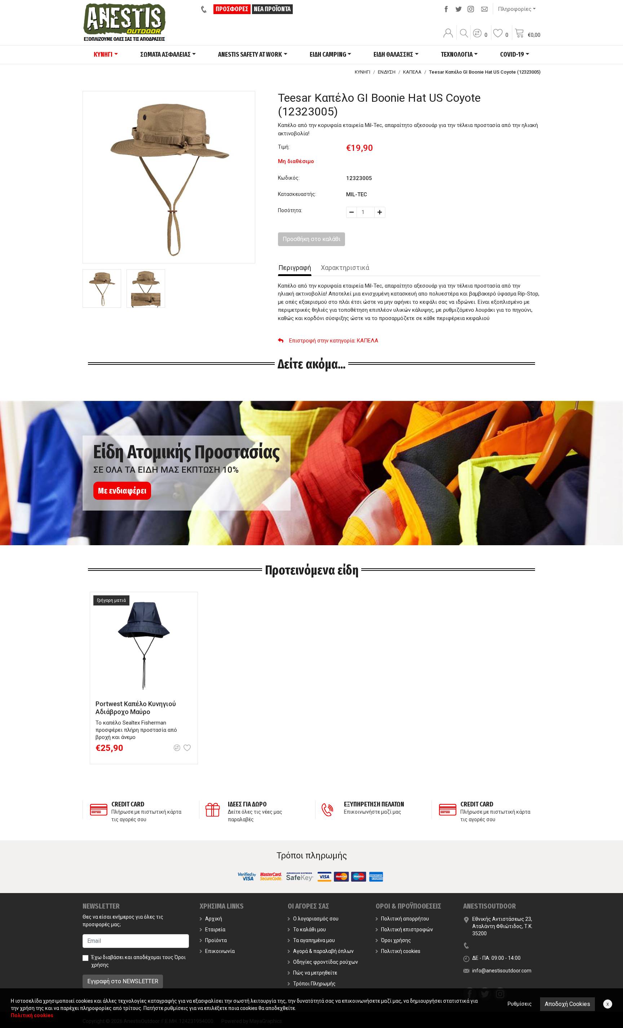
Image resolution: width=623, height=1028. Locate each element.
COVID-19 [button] (512, 54)
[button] (479, 38)
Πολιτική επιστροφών (407, 929)
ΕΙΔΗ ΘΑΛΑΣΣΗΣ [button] (393, 54)
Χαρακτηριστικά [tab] (345, 267)
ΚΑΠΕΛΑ (412, 72)
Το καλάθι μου (309, 929)
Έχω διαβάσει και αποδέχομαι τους (138, 961)
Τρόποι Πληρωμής (314, 984)
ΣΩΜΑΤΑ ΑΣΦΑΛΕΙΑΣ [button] (165, 54)
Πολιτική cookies (400, 951)
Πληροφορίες (514, 9)
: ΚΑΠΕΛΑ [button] (333, 340)
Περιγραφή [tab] (294, 267)
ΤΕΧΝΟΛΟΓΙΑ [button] (457, 54)
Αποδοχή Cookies (567, 1004)
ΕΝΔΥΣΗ (387, 72)
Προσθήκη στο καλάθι (311, 239)
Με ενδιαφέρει (122, 491)
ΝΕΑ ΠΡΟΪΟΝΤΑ (272, 9)
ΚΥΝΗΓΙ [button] (103, 54)
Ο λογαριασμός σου (316, 919)
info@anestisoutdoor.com (501, 971)
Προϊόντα (216, 940)
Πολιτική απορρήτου (405, 919)
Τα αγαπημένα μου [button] (314, 940)
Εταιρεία (215, 929)
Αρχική (213, 919)
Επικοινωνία (220, 951)
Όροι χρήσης (396, 940)
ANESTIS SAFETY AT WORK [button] (250, 54)
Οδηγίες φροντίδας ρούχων (325, 962)
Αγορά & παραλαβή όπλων (323, 951)
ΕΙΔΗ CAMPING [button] (328, 54)
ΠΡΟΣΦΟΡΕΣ (232, 9)
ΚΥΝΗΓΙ (362, 72)
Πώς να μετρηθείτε (315, 973)
